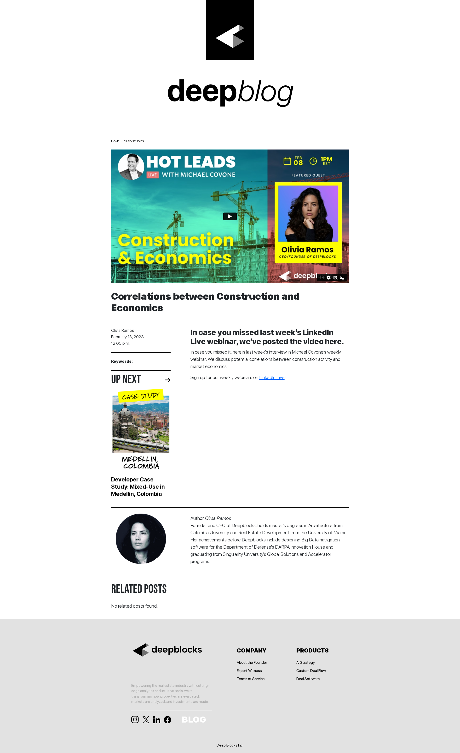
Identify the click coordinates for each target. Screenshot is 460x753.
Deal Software (308, 678)
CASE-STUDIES (134, 141)
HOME (115, 141)
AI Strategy (305, 662)
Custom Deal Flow (311, 670)
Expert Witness (249, 670)
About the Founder (252, 662)
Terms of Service (251, 678)
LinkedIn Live (272, 377)
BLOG (194, 719)
